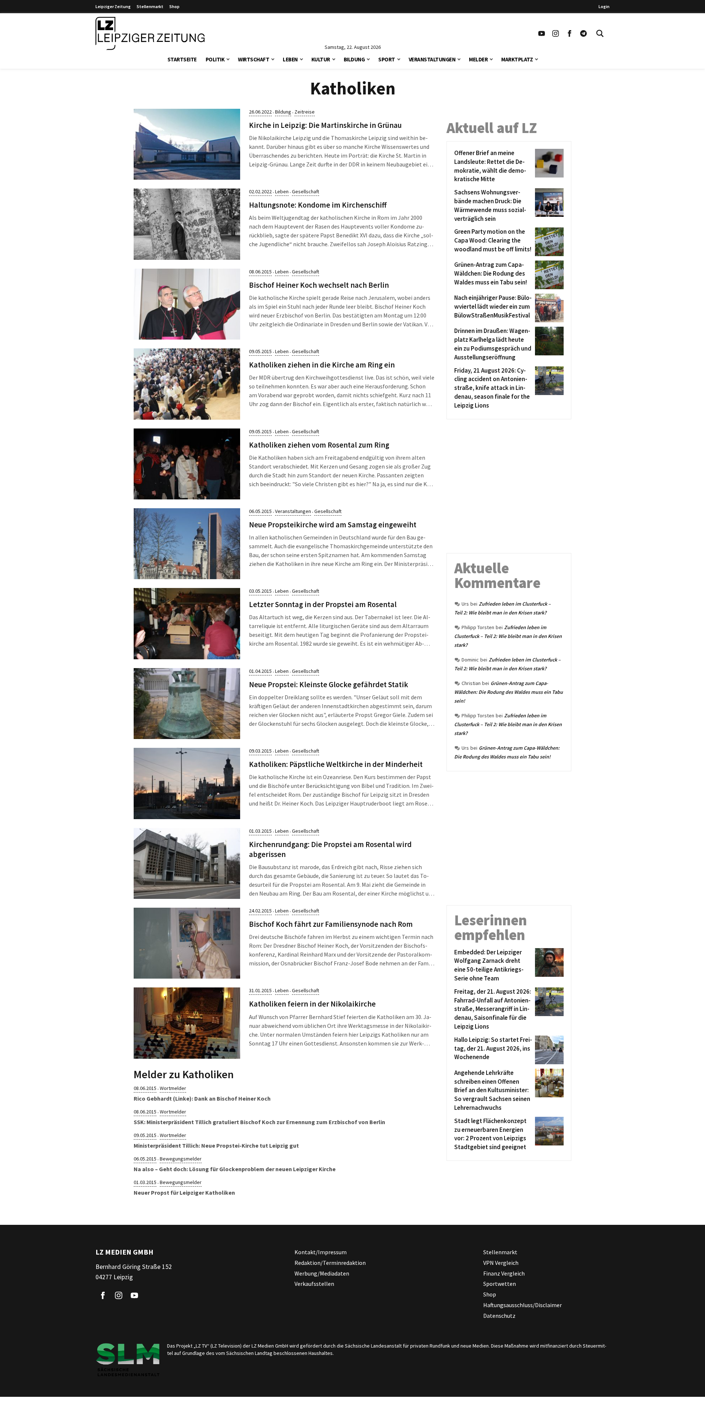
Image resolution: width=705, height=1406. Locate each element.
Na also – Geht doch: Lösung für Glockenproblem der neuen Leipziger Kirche (235, 1169)
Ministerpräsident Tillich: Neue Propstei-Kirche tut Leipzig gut (216, 1145)
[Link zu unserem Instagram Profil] (556, 33)
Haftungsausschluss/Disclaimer (522, 1305)
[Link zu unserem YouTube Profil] (542, 33)
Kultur (320, 59)
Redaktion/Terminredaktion (330, 1262)
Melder (478, 59)
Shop (174, 6)
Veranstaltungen (432, 59)
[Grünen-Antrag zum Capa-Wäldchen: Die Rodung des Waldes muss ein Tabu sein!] (548, 275)
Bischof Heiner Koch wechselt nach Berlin (319, 285)
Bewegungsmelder (181, 1158)
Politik (215, 59)
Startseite (182, 59)
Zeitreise (304, 111)
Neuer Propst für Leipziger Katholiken (184, 1192)
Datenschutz (499, 1315)
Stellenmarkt (150, 6)
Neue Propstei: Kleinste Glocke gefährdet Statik (328, 684)
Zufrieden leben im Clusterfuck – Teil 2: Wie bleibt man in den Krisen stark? (508, 636)
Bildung (354, 59)
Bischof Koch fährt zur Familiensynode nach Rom (331, 924)
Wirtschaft (253, 59)
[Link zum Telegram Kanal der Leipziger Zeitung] (583, 33)
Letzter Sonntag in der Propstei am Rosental (323, 604)
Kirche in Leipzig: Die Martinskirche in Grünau (325, 125)
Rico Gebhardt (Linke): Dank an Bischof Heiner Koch (202, 1098)
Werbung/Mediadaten (321, 1273)
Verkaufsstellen (314, 1283)
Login (604, 6)
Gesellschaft (305, 191)
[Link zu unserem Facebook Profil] (569, 33)
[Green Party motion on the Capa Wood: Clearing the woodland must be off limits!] (548, 241)
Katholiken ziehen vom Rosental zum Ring (319, 445)
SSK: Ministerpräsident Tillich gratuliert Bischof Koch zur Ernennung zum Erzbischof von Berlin (259, 1122)
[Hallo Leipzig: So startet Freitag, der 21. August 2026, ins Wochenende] (548, 1050)
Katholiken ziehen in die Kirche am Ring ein (322, 365)
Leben (290, 59)
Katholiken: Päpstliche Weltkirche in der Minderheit (336, 764)
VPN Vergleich (500, 1262)
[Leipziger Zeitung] (150, 33)
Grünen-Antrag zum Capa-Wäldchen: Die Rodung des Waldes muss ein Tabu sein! (508, 692)
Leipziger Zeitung (113, 6)
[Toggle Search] (600, 33)
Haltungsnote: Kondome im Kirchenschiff (318, 205)
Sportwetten (499, 1283)
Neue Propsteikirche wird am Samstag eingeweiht (332, 525)
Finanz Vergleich (504, 1273)
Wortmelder (173, 1088)
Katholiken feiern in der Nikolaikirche (312, 1004)
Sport (386, 59)
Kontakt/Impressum (320, 1252)
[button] (228, 58)
